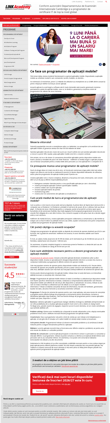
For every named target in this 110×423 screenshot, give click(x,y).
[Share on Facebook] (100, 64)
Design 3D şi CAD (76, 25)
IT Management (8, 106)
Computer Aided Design (11, 131)
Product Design (8, 142)
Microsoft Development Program (14, 58)
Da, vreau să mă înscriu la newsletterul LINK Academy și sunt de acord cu (14, 249)
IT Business (65, 25)
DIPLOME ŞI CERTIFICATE (51, 18)
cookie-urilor (98, 415)
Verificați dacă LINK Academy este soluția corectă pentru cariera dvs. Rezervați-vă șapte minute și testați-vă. (15, 207)
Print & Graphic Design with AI (13, 78)
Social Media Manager (10, 114)
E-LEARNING (36, 18)
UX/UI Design (8, 74)
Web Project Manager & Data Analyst (15, 122)
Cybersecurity (8, 94)
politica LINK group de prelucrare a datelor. (14, 251)
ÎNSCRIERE (6, 18)
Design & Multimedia (40, 25)
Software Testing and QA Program (14, 50)
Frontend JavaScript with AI (12, 54)
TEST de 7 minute (12, 203)
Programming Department (13, 34)
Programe (56, 64)
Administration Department (13, 90)
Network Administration (11, 98)
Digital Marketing (9, 118)
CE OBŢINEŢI (26, 18)
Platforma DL (90, 2)
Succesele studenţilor (11, 266)
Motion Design (8, 86)
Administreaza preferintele (97, 420)
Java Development (9, 62)
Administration (54, 25)
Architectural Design (10, 138)
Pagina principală (45, 64)
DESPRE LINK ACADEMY (69, 18)
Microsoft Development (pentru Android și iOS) (16, 151)
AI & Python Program (10, 46)
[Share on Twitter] (104, 64)
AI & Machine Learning (10, 42)
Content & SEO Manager (11, 110)
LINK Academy (77, 2)
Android (84, 265)
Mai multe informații (63, 417)
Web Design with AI (9, 82)
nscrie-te (40, 391)
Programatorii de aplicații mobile (41, 258)
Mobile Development (91, 25)
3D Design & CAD (9, 127)
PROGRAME (16, 18)
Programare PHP (9, 66)
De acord (101, 399)
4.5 (9, 275)
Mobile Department (10, 147)
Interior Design (8, 135)
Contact (100, 2)
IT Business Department (11, 102)
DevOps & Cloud (9, 38)
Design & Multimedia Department (15, 70)
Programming (26, 25)
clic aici (67, 384)
